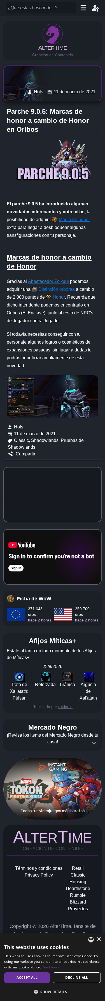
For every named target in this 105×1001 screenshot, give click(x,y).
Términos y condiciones (38, 868)
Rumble (78, 895)
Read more (51, 967)
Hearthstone (78, 888)
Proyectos (78, 908)
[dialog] (52, 967)
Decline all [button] (76, 977)
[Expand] (93, 743)
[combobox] (91, 940)
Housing (77, 881)
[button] (52, 992)
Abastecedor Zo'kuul (48, 281)
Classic (78, 875)
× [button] (99, 939)
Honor (59, 297)
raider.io (65, 706)
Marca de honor (74, 219)
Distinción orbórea (56, 289)
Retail (78, 868)
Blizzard (78, 902)
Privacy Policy (39, 875)
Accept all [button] (27, 977)
